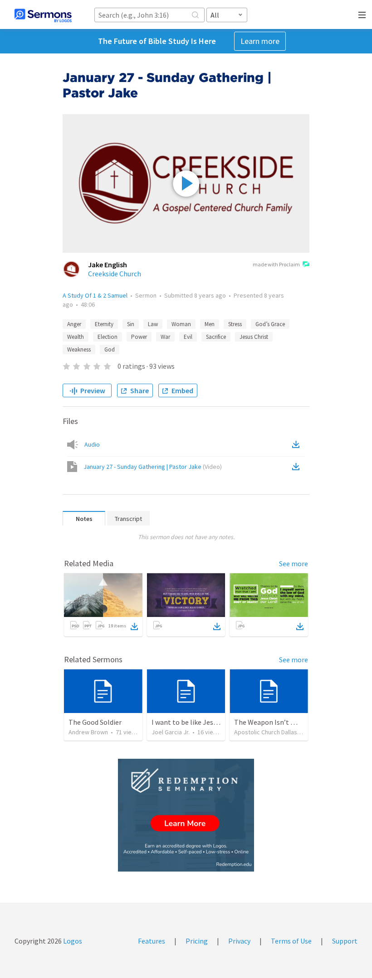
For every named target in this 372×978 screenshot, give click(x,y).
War (165, 337)
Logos (72, 940)
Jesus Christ (254, 337)
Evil (188, 337)
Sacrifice (216, 337)
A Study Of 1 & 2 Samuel (95, 295)
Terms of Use (291, 940)
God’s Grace (270, 324)
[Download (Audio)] (297, 444)
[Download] (134, 626)
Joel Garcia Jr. (171, 732)
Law (153, 324)
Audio (92, 444)
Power (139, 337)
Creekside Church (114, 273)
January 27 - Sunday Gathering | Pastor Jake (152, 467)
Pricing (197, 940)
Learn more (259, 41)
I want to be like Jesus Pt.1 (193, 722)
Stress (235, 324)
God (109, 349)
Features (151, 940)
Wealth (75, 337)
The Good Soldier (95, 722)
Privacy (239, 940)
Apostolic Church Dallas (265, 732)
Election (107, 337)
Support (344, 940)
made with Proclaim (276, 264)
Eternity (104, 324)
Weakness (79, 349)
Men (210, 324)
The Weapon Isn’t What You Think (286, 722)
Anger (74, 324)
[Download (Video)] (297, 466)
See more (293, 563)
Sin (130, 324)
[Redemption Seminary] (186, 815)
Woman (181, 324)
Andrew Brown (88, 732)
